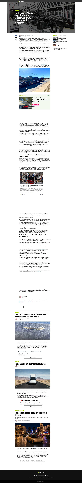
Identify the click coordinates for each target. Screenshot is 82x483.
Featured (25, 293)
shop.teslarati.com (21, 302)
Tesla (29, 293)
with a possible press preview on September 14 (36, 395)
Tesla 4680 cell (32, 293)
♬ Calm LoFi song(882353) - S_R (57, 49)
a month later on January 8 (41, 250)
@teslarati (54, 47)
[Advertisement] (34, 117)
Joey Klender (24, 36)
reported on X (19, 456)
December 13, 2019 (42, 249)
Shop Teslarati (23, 95)
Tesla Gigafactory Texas (39, 293)
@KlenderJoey (40, 290)
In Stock (48, 95)
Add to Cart (36, 104)
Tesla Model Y (46, 293)
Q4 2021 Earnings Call (26, 158)
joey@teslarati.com (23, 290)
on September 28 (46, 66)
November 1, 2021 (44, 64)
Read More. (40, 264)
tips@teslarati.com (30, 291)
